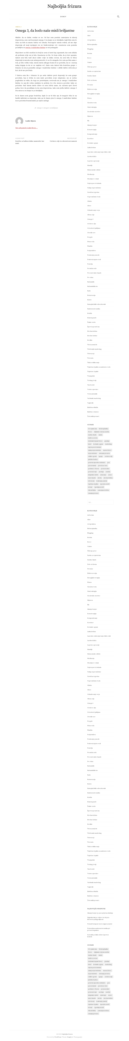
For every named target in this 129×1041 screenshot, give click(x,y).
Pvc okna (90, 277)
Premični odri (91, 268)
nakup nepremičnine (94, 450)
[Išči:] (118, 17)
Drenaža (90, 85)
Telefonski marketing (94, 349)
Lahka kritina (91, 147)
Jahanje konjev (92, 125)
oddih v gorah (92, 456)
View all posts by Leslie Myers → (26, 128)
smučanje (103, 475)
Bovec (89, 58)
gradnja (107, 441)
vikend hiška (92, 490)
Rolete (89, 300)
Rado (89, 291)
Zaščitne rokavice (93, 412)
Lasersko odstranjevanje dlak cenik (99, 152)
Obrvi (89, 206)
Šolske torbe (91, 322)
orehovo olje (109, 456)
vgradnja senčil (99, 487)
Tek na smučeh (92, 344)
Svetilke (89, 340)
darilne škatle (92, 435)
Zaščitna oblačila (92, 407)
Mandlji (89, 165)
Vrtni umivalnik (92, 394)
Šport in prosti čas (93, 327)
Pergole (90, 237)
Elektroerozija (92, 89)
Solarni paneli (91, 318)
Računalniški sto (92, 286)
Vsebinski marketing (94, 398)
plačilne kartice (93, 459)
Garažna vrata (92, 102)
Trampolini (91, 376)
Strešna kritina (92, 331)
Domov (63, 17)
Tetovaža (90, 358)
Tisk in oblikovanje (93, 362)
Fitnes (89, 98)
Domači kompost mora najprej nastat (99, 924)
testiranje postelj (101, 481)
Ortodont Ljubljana (93, 228)
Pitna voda (90, 241)
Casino (89, 62)
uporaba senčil (104, 484)
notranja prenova (104, 453)
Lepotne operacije (93, 161)
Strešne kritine (92, 335)
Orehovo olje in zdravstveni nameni (63, 141)
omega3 (46, 108)
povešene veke (102, 465)
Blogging (90, 49)
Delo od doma (92, 80)
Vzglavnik (90, 403)
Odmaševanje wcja (93, 210)
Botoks (89, 53)
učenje (90, 487)
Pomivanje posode (93, 255)
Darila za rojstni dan (94, 71)
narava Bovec (107, 450)
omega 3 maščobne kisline (35, 48)
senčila (108, 472)
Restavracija (91, 295)
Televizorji (90, 353)
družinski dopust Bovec (95, 441)
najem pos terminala (94, 447)
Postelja (90, 264)
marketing (108, 444)
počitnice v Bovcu (93, 468)
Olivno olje (90, 215)
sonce (110, 475)
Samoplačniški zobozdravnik (96, 304)
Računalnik (90, 282)
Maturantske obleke (93, 170)
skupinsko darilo (93, 475)
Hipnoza (90, 116)
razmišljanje (53, 108)
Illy (88, 120)
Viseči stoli (90, 385)
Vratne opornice (92, 389)
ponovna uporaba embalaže (96, 462)
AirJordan (90, 31)
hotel (89, 444)
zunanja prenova (93, 493)
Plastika (89, 246)
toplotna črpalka (93, 484)
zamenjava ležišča (103, 490)
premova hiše (105, 468)
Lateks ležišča (91, 156)
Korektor (90, 138)
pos (108, 462)
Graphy (69, 1037)
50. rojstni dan (92, 429)
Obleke (89, 201)
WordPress (57, 1037)
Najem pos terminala (94, 183)
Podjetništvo (91, 250)
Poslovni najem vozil (94, 259)
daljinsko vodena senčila (101, 432)
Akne (89, 35)
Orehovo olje (91, 224)
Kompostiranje (92, 134)
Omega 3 (18, 27)
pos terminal (92, 465)
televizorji (91, 481)
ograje (101, 456)
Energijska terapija (93, 94)
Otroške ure (91, 232)
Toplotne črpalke (92, 371)
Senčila (89, 313)
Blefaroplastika (92, 44)
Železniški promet (93, 416)
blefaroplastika (103, 429)
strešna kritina (108, 478)
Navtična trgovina (93, 192)
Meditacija (90, 174)
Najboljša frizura (64, 6)
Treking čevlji (91, 380)
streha (100, 478)
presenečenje (92, 472)
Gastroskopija (92, 107)
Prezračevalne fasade (94, 273)
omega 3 (40, 108)
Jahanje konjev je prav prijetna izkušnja (100, 913)
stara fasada (92, 478)
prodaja (101, 472)
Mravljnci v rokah (93, 179)
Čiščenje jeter (92, 67)
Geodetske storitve (93, 111)
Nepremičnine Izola (93, 197)
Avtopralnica (91, 40)
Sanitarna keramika (93, 309)
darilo (100, 435)
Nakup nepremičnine (94, 188)
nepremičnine (92, 453)
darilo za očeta (92, 438)
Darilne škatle (91, 76)
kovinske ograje (98, 444)
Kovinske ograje (92, 143)
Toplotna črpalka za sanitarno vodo (98, 367)
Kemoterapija (91, 129)
